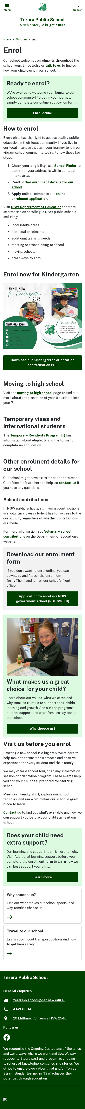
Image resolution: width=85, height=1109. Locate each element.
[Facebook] (6, 1040)
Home (7, 39)
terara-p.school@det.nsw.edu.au (39, 1000)
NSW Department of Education (36, 207)
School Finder (65, 166)
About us (21, 39)
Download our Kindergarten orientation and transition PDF (42, 362)
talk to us (53, 65)
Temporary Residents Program (37, 435)
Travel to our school (25, 931)
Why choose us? (42, 728)
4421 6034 (22, 1009)
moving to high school (34, 393)
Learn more (42, 877)
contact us (67, 483)
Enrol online (42, 113)
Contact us (12, 812)
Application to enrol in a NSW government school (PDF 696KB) (42, 598)
